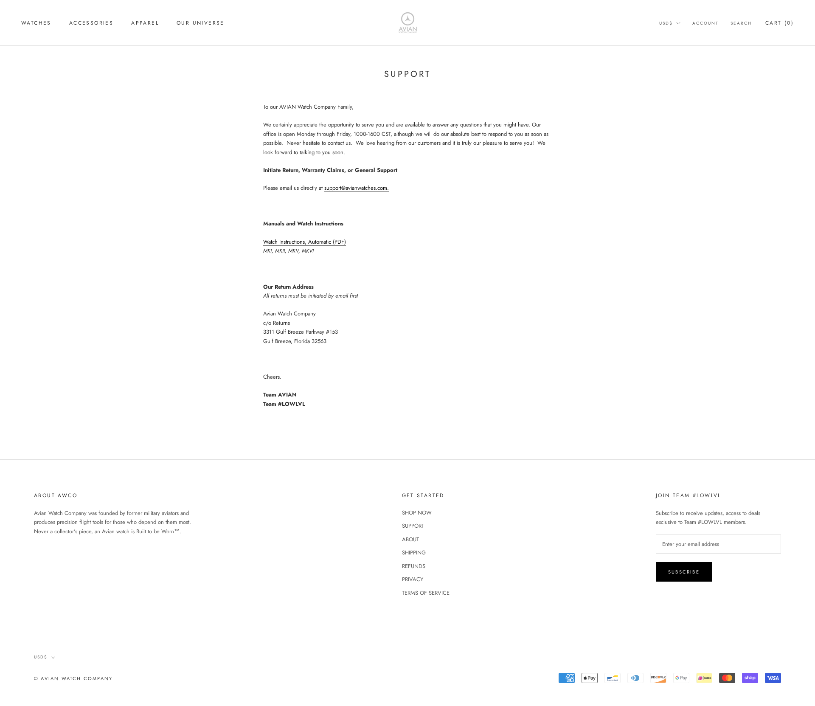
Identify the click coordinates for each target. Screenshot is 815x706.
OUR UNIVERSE (201, 23)
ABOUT (410, 539)
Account (705, 23)
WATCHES (36, 23)
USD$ (666, 23)
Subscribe (684, 571)
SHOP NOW (417, 513)
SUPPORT (413, 526)
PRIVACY (412, 579)
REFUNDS (413, 566)
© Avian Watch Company (73, 678)
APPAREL (145, 23)
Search (741, 23)
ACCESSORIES (91, 23)
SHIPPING (414, 552)
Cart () (779, 23)
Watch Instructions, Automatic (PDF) (304, 242)
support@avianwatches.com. (356, 188)
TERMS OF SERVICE (426, 593)
